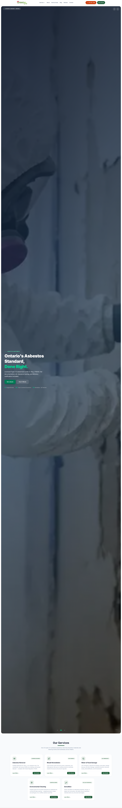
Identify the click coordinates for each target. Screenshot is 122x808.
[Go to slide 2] (61, 730)
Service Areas (54, 2)
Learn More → (15, 773)
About (48, 2)
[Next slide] (117, 9)
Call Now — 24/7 (13, 376)
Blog (61, 2)
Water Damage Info (28, 376)
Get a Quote (101, 2)
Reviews (66, 2)
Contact (71, 2)
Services (41, 2)
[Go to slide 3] (64, 730)
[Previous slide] (114, 9)
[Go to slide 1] (57, 730)
